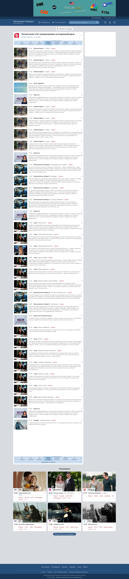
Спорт (79, 567)
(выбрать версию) (27, 37)
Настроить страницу (65, 29)
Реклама (49, 572)
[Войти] (110, 22)
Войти (85, 567)
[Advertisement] (48, 443)
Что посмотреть (60, 22)
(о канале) (37, 37)
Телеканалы (45, 22)
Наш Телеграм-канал (60, 572)
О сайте (43, 572)
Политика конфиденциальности (78, 572)
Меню (81, 35)
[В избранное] (81, 48)
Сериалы (72, 567)
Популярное (55, 567)
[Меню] (114, 22)
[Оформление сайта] (105, 22)
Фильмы (65, 567)
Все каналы (46, 567)
